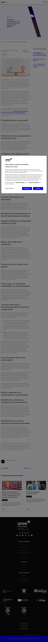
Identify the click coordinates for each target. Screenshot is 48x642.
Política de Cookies (20, 182)
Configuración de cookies (9, 188)
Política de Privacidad (34, 182)
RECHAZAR (27, 188)
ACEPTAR (38, 188)
